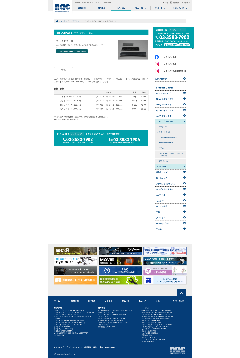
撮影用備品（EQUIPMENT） (107, 327)
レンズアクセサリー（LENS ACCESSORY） (155, 327)
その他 (159, 229)
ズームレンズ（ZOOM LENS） (152, 323)
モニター (159, 200)
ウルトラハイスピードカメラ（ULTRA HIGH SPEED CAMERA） (74, 312)
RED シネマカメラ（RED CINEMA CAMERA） (156, 314)
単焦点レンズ (161, 172)
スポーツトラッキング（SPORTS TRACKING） (69, 325)
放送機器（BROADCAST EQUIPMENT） (111, 320)
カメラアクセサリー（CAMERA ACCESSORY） (113, 314)
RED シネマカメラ (163, 104)
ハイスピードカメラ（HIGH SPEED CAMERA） (69, 310)
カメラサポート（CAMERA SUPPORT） (154, 329)
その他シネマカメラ (164, 110)
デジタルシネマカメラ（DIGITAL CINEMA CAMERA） (115, 310)
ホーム (57, 300)
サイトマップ (59, 347)
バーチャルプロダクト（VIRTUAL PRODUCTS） (113, 323)
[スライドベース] (133, 49)
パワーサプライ (162, 223)
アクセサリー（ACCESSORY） (64, 329)
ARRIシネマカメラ (164, 93)
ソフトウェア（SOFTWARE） (63, 327)
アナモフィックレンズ (165, 183)
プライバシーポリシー (74, 347)
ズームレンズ (161, 178)
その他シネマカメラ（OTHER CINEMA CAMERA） (158, 316)
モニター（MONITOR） (149, 331)
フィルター (160, 217)
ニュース (142, 300)
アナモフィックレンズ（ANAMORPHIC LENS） (157, 325)
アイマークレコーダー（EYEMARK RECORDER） (70, 320)
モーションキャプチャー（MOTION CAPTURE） (70, 323)
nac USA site (110, 347)
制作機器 (101, 8)
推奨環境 (87, 347)
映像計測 (82, 8)
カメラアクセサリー (76, 21)
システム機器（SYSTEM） (150, 333)
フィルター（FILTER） (149, 337)
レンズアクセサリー (164, 189)
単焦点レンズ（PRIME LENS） (151, 320)
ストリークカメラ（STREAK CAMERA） (67, 314)
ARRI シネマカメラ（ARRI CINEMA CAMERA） (157, 310)
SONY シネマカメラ (164, 99)
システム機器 (161, 206)
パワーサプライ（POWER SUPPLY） (153, 339)
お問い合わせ (161, 78)
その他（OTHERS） (148, 341)
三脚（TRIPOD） (103, 325)
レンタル (121, 8)
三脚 (158, 212)
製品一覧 (125, 300)
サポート (159, 300)
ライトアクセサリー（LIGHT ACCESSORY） (112, 318)
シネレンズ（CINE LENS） (106, 312)
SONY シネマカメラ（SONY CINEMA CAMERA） (157, 312)
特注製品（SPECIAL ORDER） (63, 331)
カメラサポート (162, 195)
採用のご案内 (98, 347)
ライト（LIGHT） (103, 316)
